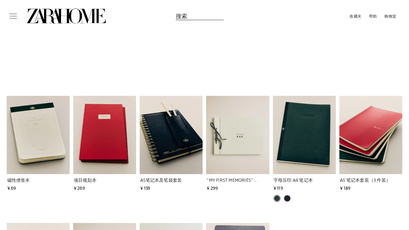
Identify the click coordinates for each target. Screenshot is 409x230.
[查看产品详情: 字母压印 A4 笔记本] (304, 135)
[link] (66, 16)
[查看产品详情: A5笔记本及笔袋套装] (171, 135)
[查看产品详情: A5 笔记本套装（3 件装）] (370, 135)
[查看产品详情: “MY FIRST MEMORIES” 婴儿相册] (237, 135)
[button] (35, 180)
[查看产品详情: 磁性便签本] (38, 135)
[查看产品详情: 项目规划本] (104, 135)
